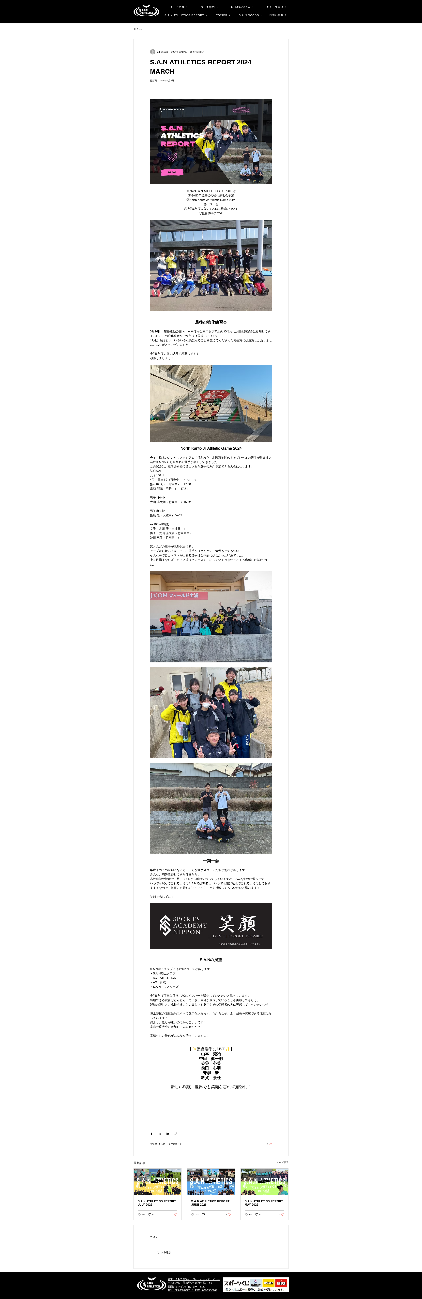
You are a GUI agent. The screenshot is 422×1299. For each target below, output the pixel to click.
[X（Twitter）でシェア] (159, 1133)
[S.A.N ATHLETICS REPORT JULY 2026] (157, 1182)
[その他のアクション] (270, 52)
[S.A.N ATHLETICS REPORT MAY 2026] (264, 1182)
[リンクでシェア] (175, 1133)
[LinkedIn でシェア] (167, 1133)
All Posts (138, 29)
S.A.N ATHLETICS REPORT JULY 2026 (157, 1202)
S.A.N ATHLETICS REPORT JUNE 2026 (210, 1202)
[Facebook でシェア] (151, 1133)
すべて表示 (282, 1162)
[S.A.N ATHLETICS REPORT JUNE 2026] (211, 1182)
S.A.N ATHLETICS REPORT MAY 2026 (264, 1202)
